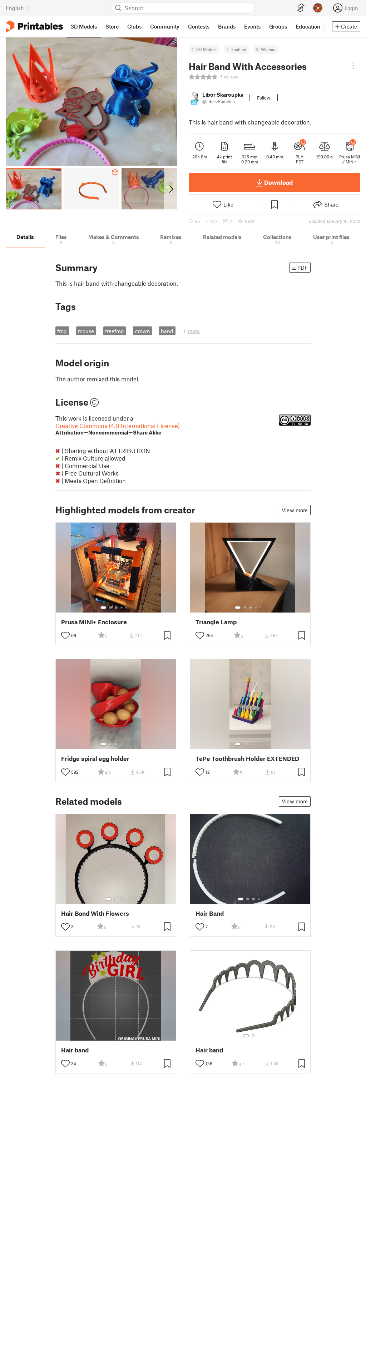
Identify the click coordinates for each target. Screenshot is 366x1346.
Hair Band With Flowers (95, 913)
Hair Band (210, 913)
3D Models (206, 49)
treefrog (114, 331)
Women (268, 49)
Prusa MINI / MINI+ (349, 159)
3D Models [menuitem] (84, 26)
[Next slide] (170, 188)
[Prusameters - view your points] (317, 7)
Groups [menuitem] (278, 26)
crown (142, 331)
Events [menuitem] (252, 26)
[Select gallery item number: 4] (121, 607)
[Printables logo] (34, 26)
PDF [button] (302, 267)
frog (62, 331)
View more (295, 510)
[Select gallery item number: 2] (110, 607)
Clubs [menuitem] (134, 26)
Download (278, 182)
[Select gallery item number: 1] (103, 607)
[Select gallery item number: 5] (126, 607)
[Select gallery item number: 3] (116, 607)
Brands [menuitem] (227, 26)
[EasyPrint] (301, 8)
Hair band (75, 1050)
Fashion (238, 49)
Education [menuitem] (308, 26)
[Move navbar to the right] (324, 26)
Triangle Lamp (216, 622)
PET (299, 161)
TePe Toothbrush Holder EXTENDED (247, 758)
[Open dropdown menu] (353, 65)
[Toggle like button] (65, 635)
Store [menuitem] (112, 26)
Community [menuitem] (164, 26)
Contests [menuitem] (198, 26)
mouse (86, 331)
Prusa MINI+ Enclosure (94, 622)
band (167, 331)
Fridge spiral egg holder (95, 758)
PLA (299, 156)
